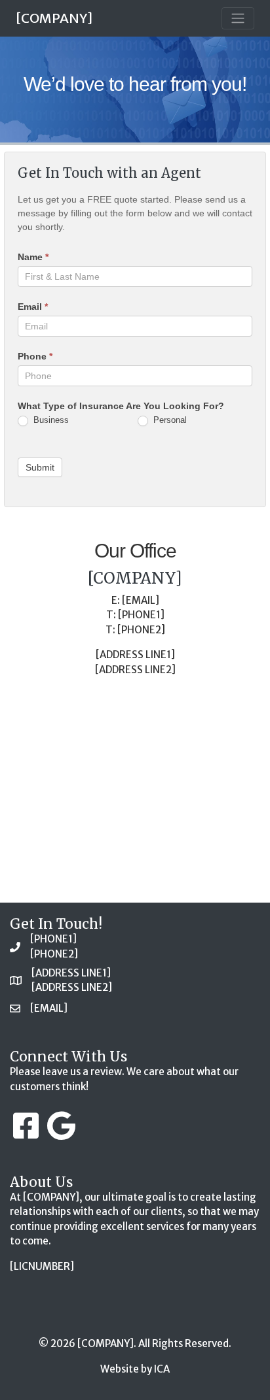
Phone (35, 356)
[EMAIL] (49, 1008)
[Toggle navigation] (238, 18)
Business (50, 420)
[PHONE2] (54, 954)
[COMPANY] (54, 18)
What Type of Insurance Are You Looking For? (121, 406)
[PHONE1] (53, 939)
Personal (169, 420)
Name (33, 257)
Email (33, 306)
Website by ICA (135, 1369)
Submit (40, 467)
